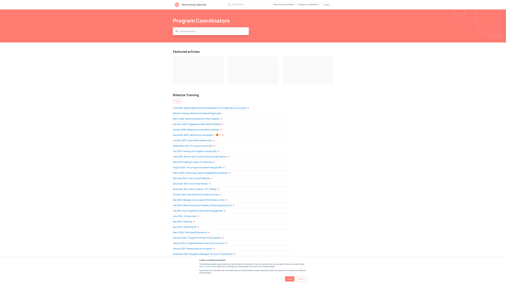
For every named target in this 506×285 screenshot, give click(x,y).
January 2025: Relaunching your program (192, 248)
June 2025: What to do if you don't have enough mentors (200, 156)
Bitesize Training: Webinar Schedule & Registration (197, 113)
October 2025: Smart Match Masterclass (192, 140)
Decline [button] (301, 279)
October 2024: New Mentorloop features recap (196, 194)
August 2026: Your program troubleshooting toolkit (197, 167)
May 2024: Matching (182, 221)
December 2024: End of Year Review (190, 183)
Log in (326, 4)
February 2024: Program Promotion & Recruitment (197, 237)
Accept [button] (289, 279)
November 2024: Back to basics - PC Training (194, 189)
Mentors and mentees (284, 4)
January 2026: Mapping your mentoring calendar (196, 129)
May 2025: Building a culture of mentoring (192, 162)
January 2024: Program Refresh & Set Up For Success (199, 243)
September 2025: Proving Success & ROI (192, 145)
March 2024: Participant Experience (190, 232)
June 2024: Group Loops (185, 216)
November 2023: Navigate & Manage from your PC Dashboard (202, 254)
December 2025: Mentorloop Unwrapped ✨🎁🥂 (197, 135)
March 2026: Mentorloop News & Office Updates (196, 118)
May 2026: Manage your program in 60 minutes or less (199, 199)
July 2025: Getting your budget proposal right (194, 151)
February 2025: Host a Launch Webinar (191, 178)
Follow (177, 101)
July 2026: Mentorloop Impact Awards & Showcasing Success (202, 205)
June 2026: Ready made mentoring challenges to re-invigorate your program (209, 107)
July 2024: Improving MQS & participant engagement (198, 210)
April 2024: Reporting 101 (184, 226)
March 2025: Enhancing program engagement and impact (200, 172)
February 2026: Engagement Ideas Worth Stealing (197, 124)
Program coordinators (308, 4)
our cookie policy (208, 266)
